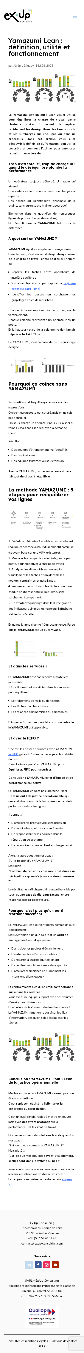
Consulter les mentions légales (27, 1341)
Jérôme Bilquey (23, 65)
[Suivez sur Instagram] (46, 1264)
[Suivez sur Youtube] (55, 1264)
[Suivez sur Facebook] (38, 1264)
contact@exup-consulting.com (42, 1243)
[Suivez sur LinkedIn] (29, 1265)
